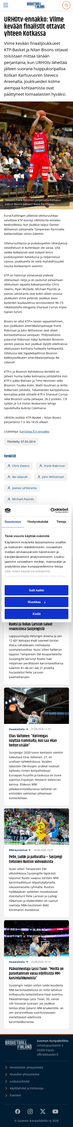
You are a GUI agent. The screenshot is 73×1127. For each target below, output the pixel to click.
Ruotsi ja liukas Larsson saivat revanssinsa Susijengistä (30, 626)
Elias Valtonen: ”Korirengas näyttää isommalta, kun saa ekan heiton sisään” (33, 741)
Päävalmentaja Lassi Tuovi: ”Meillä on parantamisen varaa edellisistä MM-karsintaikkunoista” (36, 974)
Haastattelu (17, 729)
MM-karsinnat (18, 850)
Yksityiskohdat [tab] (37, 521)
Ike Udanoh (20, 477)
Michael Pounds (23, 499)
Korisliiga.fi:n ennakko (34, 431)
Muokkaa (34, 602)
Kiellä (37, 614)
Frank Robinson (54, 466)
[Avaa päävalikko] (6, 5)
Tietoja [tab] (61, 521)
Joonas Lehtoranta (24, 488)
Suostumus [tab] (13, 521)
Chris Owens (20, 466)
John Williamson (53, 477)
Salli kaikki (36, 590)
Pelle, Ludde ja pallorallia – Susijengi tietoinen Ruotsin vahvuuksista (35, 859)
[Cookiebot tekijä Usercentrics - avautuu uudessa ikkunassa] (51, 510)
